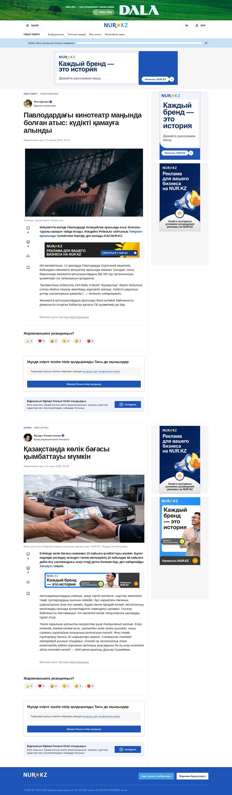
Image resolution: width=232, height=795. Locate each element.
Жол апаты (95, 34)
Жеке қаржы (41, 428)
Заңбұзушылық (56, 34)
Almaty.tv (46, 566)
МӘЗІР (35, 25)
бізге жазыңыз (80, 317)
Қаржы (28, 428)
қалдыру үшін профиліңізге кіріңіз (101, 371)
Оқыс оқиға (32, 34)
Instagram (130, 404)
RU (187, 25)
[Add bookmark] (28, 267)
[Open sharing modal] (28, 256)
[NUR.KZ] (116, 25)
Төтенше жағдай (76, 34)
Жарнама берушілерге (192, 776)
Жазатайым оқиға (115, 34)
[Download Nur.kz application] (116, 10)
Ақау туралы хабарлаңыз (156, 776)
